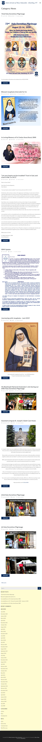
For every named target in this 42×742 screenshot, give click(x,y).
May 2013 (3, 673)
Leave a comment (21, 139)
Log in (2, 721)
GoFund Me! (26, 482)
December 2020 (4, 633)
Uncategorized (4, 715)
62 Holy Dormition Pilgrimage (12, 527)
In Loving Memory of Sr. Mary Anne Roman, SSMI (11, 603)
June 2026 (3, 611)
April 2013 (3, 675)
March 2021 (3, 631)
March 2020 (3, 640)
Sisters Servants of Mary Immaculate (15, 737)
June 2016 (3, 655)
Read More (5, 82)
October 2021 (4, 624)
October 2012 (4, 683)
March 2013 (3, 677)
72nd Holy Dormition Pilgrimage (13, 14)
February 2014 (4, 666)
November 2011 (4, 690)
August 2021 (3, 627)
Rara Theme (37, 737)
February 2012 (4, 688)
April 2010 (3, 694)
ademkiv (11, 251)
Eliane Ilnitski (12, 139)
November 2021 (4, 622)
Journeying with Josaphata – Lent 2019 (15, 318)
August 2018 (3, 649)
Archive (2, 711)
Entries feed (3, 723)
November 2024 (4, 614)
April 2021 (3, 629)
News (2, 713)
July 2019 (3, 642)
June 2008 (3, 705)
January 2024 (3, 616)
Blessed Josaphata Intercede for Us (14, 92)
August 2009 (3, 699)
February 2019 (4, 644)
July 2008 (3, 703)
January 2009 (3, 701)
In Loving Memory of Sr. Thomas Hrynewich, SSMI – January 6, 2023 (14, 601)
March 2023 (3, 618)
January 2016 (3, 657)
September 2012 (4, 686)
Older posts (3, 582)
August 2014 (3, 662)
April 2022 (3, 620)
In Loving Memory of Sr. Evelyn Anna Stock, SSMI (18, 137)
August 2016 (3, 653)
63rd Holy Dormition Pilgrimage (13, 495)
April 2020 (3, 638)
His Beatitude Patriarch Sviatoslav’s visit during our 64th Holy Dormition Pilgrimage (20, 388)
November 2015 (4, 659)
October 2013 (4, 670)
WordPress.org (4, 728)
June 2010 (3, 692)
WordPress (23, 738)
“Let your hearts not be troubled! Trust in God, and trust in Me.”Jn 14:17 (19, 176)
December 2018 (4, 646)
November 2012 (4, 681)
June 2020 (3, 635)
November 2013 (4, 668)
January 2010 (3, 697)
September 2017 (4, 651)
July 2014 (3, 664)
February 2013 (4, 679)
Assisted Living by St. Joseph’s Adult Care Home (18, 421)
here (29, 375)
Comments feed (4, 725)
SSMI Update (6, 249)
